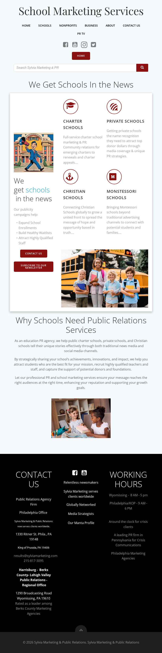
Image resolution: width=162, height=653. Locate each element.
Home (26, 25)
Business (91, 25)
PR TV (81, 33)
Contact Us (131, 25)
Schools (44, 25)
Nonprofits (68, 25)
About (110, 25)
